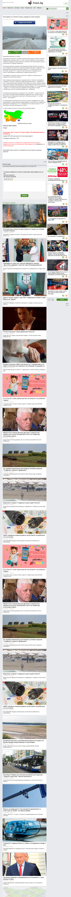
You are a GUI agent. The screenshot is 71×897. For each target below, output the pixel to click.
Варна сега (10, 7)
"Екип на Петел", (12, 125)
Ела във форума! (53, 8)
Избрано (39, 7)
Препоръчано (28, 7)
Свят (34, 7)
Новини (4, 7)
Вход (66, 3)
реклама (67, 12)
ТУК (35, 166)
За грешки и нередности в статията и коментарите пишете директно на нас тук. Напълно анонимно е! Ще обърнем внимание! (23, 174)
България (17, 7)
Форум (62, 299)
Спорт (22, 7)
